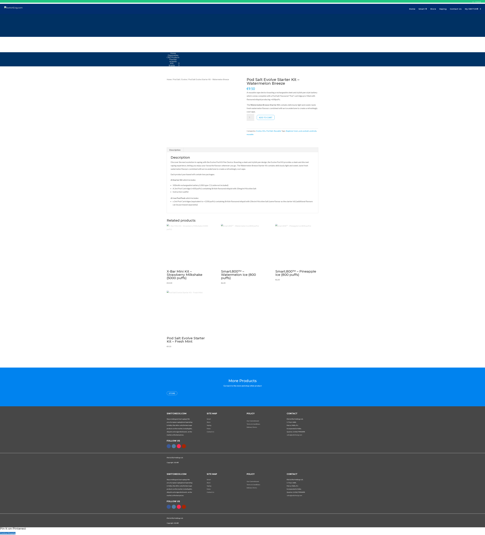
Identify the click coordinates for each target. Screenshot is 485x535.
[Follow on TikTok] (179, 446)
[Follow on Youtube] (184, 446)
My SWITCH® (471, 9)
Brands (172, 65)
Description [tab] (174, 150)
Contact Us (456, 9)
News (209, 429)
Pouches (173, 59)
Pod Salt (176, 79)
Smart (209, 419)
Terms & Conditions (253, 424)
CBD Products (173, 57)
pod (300, 131)
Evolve (184, 79)
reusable (250, 134)
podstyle (313, 131)
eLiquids (173, 61)
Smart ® (423, 9)
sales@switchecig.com (294, 435)
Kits (172, 63)
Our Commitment (253, 421)
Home (412, 9)
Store (433, 9)
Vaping (443, 9)
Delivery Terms (252, 427)
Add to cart (265, 117)
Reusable (277, 131)
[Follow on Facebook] (169, 446)
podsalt (306, 131)
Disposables (173, 55)
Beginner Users (292, 131)
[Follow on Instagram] (174, 446)
